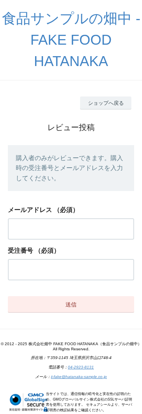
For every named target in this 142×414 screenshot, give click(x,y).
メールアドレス (30, 209)
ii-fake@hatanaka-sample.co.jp (79, 376)
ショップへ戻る (106, 103)
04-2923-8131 (81, 367)
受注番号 (20, 250)
